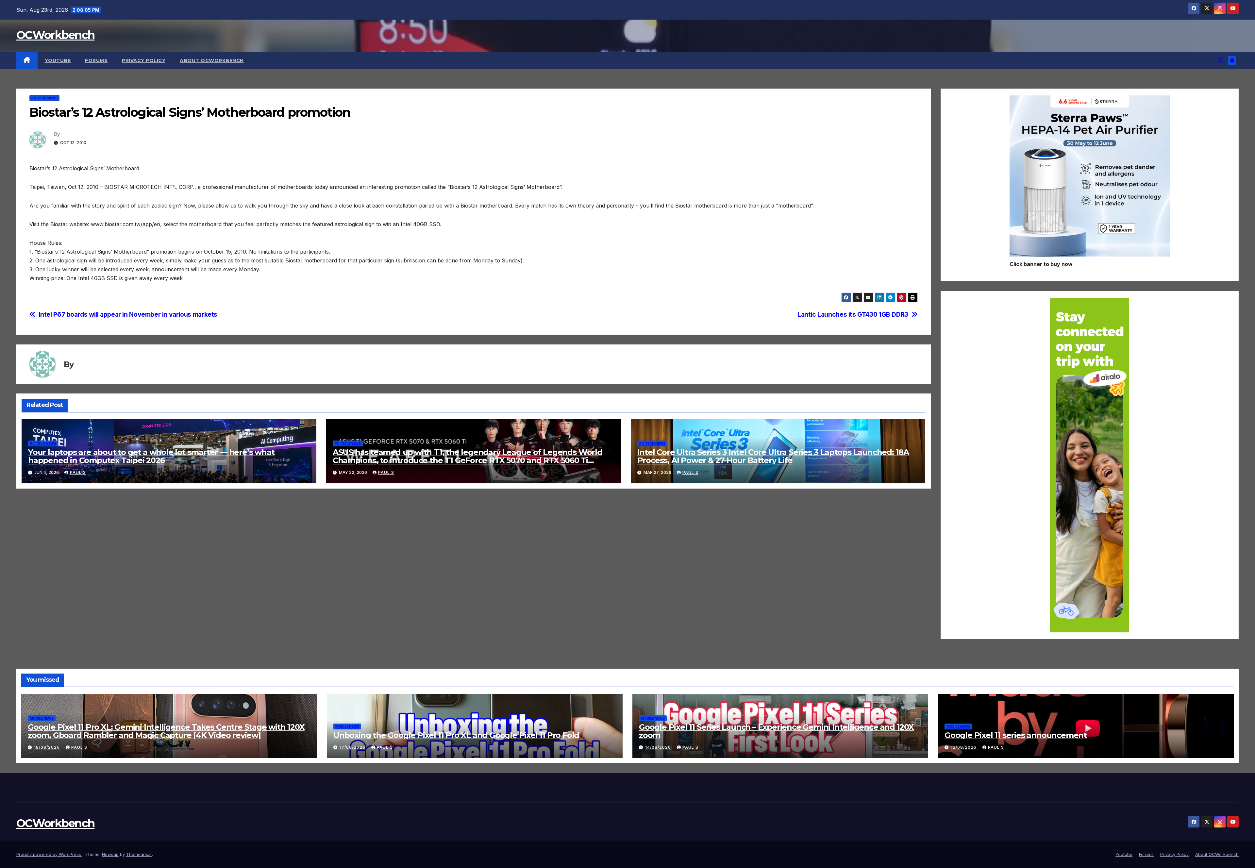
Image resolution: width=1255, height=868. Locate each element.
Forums (96, 60)
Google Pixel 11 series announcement (1016, 735)
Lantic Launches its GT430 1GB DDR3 (852, 314)
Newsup (110, 854)
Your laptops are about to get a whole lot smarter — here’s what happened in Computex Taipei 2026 (151, 456)
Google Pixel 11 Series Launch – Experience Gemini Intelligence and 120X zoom (776, 731)
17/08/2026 (353, 747)
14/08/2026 (658, 747)
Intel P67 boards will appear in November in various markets (128, 314)
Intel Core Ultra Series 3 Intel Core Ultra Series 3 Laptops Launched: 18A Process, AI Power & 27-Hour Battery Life (773, 456)
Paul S (78, 472)
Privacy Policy (143, 60)
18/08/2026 (47, 747)
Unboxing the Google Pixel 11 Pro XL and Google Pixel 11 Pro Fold (456, 735)
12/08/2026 (964, 747)
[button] (1220, 60)
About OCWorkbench (212, 60)
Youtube (58, 60)
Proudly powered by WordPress (49, 854)
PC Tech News (44, 98)
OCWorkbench (55, 35)
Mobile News (42, 718)
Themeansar (139, 854)
